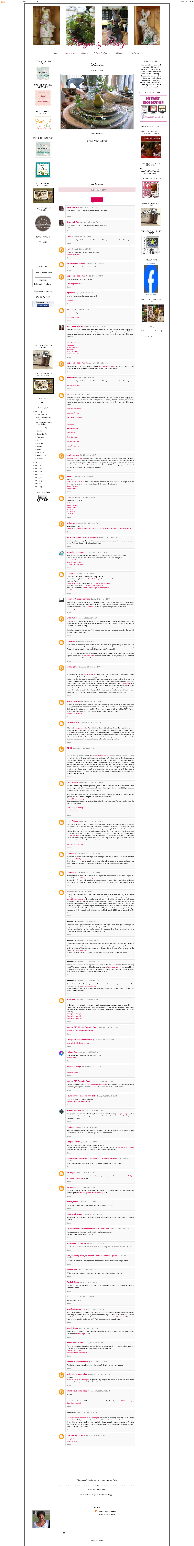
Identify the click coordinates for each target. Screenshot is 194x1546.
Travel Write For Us (73, 583)
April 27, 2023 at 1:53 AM (87, 1202)
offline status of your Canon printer (96, 588)
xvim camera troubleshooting (77, 1352)
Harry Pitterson (73, 782)
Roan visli (71, 999)
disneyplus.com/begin (79, 950)
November (41, 428)
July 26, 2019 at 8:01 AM (84, 293)
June (39, 443)
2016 (37, 468)
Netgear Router (73, 1142)
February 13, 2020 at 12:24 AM (97, 363)
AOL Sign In (71, 512)
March (39, 452)
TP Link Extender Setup (75, 564)
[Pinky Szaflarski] (151, 292)
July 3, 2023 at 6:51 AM (99, 1362)
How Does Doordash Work (93, 585)
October (40, 431)
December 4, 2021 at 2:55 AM (86, 641)
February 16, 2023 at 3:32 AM (102, 1081)
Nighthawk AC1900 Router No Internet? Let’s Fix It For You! (92, 1159)
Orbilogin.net (72, 1127)
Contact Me (135, 52)
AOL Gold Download (74, 514)
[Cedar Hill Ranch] (43, 368)
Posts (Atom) (102, 1489)
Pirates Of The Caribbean (102, 583)
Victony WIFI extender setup (97, 1084)
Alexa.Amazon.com (73, 343)
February (40, 455)
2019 (37, 412)
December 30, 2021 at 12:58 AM (91, 821)
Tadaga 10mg (122, 1114)
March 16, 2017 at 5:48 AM (81, 236)
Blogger (101, 1540)
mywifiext (71, 293)
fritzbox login (80, 1334)
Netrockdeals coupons (76, 552)
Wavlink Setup (73, 1282)
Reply (69, 216)
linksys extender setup (76, 264)
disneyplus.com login (114, 927)
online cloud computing (77, 1374)
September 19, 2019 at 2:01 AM (95, 326)
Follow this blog (43, 305)
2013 (37, 478)
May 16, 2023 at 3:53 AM (88, 1270)
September (41, 434)
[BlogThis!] (98, 190)
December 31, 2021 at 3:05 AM (88, 921)
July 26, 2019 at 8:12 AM (80, 309)
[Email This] (96, 190)
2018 (37, 462)
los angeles (71, 1173)
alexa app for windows (75, 417)
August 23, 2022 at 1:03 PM (109, 1027)
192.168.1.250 (121, 1317)
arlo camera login (74, 1067)
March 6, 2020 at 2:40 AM (80, 394)
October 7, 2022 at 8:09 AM (105, 1040)
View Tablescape (97, 184)
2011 (37, 484)
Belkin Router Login (74, 562)
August (39, 437)
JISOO (69, 748)
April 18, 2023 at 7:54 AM (86, 1173)
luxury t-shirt (71, 1439)
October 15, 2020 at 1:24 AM (97, 552)
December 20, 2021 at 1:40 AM (90, 667)
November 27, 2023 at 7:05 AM (99, 1374)
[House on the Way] (43, 106)
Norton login (71, 503)
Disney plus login (113, 967)
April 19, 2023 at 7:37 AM (86, 1187)
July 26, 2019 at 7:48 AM (95, 276)
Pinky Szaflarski (151, 263)
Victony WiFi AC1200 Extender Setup (82, 1027)
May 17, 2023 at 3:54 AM (88, 1282)
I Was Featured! (102, 52)
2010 (37, 487)
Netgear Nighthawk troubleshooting (90, 1193)
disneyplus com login (74, 1016)
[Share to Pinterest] (105, 190)
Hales (69, 249)
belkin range (90, 607)
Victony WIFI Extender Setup (79, 1081)
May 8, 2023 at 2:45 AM (93, 1214)
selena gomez (72, 667)
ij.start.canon (89, 674)
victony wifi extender (75, 1214)
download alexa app (74, 408)
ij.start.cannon (126, 683)
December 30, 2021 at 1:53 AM (89, 872)
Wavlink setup (73, 1270)
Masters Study (72, 1057)
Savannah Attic (73, 207)
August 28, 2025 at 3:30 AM (95, 1435)
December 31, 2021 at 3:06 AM (88, 940)
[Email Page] (92, 190)
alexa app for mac (73, 317)
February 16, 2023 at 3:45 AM (106, 1096)
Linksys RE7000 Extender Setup (80, 1040)
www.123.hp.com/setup (102, 756)
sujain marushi (73, 722)
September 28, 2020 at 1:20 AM (87, 523)
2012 (37, 481)
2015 (37, 471)
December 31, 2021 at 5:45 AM (87, 999)
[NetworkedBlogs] (43, 302)
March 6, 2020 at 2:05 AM (84, 377)
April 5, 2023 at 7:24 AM (88, 1142)
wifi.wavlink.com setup (76, 1243)
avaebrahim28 (73, 701)
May (38, 446)
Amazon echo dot (73, 354)
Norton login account (74, 482)
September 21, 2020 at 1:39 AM (83, 497)
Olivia (69, 497)
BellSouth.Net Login (93, 579)
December (41, 414)
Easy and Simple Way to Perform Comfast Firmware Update (92, 1256)
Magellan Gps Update (74, 458)
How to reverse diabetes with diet (81, 1096)
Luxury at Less (72, 1441)
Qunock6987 (72, 853)
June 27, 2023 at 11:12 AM (93, 1343)
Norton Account (72, 486)
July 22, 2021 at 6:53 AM (85, 573)
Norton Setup (71, 488)
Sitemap (120, 52)
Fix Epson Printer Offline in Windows (82, 538)
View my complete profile (106, 1514)
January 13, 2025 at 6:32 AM (87, 1412)
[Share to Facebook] (103, 190)
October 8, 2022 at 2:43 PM (91, 1052)
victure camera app (75, 1343)
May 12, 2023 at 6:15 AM (121, 1229)
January (40, 458)
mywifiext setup (89, 656)
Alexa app (70, 345)
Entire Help (71, 573)
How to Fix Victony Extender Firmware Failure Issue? (89, 1229)
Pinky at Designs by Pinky (107, 1511)
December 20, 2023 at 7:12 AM (99, 1391)
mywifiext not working (76, 1309)
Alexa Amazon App (75, 326)
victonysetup (72, 1202)
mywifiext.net (71, 300)
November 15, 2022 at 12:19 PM (93, 1067)
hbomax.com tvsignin (74, 713)
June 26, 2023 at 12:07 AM (88, 1328)
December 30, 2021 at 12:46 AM (91, 782)
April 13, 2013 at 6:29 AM (89, 222)
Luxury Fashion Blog (76, 1435)
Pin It (43, 402)
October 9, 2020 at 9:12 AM (108, 538)
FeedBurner (48, 284)
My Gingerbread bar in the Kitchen (44, 423)
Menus (84, 52)
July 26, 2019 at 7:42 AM (95, 264)
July (38, 440)
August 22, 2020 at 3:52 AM (83, 476)
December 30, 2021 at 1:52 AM (89, 853)
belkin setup (71, 609)
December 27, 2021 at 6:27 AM (84, 748)
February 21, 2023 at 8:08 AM (92, 1110)
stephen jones (73, 455)
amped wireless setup (76, 276)
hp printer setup (82, 728)
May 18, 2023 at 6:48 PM (86, 1297)
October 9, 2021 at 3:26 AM (100, 599)
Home (55, 52)
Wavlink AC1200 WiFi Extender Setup (80, 1030)
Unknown (71, 523)
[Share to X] (101, 190)
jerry (69, 309)
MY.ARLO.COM (72, 1072)
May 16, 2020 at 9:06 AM (88, 455)
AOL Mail (70, 509)
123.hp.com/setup (73, 835)
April (38, 449)
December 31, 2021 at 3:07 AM (88, 961)
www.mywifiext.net (73, 254)
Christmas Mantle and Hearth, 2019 (44, 418)
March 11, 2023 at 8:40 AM (88, 1127)
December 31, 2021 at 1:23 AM (81, 891)
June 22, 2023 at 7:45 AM (95, 1309)
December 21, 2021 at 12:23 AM (91, 701)
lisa (68, 891)
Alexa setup (71, 349)
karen (69, 236)
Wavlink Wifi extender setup (78, 1362)
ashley (69, 476)
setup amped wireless (74, 284)
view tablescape (97, 133)
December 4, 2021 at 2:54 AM (86, 618)
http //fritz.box (72, 1328)
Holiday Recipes (74, 1052)
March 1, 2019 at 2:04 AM (81, 249)
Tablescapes (69, 52)
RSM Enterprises (74, 1110)
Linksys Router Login (74, 560)
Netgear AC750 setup (126, 1147)
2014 (37, 474)
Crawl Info (70, 590)
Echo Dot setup (72, 352)
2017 (37, 465)
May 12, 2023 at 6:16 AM (95, 1243)
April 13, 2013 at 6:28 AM (89, 207)
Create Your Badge (151, 294)
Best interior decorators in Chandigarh (84, 1418)
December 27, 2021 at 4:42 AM (91, 722)
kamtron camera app (74, 1350)
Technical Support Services (78, 599)
